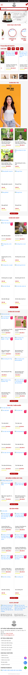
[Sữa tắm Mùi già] (7, 291)
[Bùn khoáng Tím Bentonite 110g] (21, 343)
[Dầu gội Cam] (21, 198)
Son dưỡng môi (19, 589)
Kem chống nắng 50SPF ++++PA (6, 351)
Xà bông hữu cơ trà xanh (6, 257)
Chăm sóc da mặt (8, 39)
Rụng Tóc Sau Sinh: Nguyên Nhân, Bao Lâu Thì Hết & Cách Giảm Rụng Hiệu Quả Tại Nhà (20, 615)
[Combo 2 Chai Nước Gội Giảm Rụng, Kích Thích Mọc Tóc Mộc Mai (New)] (21, 57)
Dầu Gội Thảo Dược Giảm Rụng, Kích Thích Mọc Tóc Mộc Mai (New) (20, 142)
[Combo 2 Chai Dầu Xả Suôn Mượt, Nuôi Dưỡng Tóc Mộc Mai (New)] (7, 57)
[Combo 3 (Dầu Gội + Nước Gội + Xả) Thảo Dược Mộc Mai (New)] (7, 561)
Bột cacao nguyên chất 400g (7, 496)
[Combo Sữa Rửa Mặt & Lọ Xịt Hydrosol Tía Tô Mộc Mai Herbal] (21, 385)
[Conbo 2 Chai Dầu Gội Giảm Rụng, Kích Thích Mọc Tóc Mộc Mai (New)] (21, 540)
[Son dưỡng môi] (21, 582)
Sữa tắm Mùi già (5, 299)
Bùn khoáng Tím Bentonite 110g (19, 351)
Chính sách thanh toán (6, 645)
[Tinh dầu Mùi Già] (21, 437)
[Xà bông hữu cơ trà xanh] (7, 249)
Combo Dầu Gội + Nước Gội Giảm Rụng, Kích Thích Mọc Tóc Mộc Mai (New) (7, 527)
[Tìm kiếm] (26, 9)
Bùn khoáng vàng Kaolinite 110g (6, 393)
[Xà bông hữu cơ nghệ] (7, 270)
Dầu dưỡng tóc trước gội (20, 163)
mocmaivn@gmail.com (9, 635)
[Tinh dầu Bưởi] (7, 416)
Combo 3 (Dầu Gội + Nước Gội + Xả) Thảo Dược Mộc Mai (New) (7, 569)
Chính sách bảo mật (6, 640)
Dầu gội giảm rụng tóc (7, 184)
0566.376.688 (9, 633)
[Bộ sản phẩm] (3, 510)
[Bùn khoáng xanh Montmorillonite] (21, 364)
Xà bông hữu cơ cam (20, 256)
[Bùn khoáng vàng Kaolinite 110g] (7, 385)
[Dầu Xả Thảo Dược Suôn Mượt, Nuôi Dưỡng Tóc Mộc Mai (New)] (7, 134)
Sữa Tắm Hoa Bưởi (6, 235)
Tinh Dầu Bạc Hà (19, 465)
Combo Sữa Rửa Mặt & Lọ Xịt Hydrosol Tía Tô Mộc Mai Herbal (20, 393)
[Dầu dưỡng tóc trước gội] (21, 155)
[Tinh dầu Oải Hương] (7, 458)
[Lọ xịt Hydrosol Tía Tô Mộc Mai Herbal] (7, 322)
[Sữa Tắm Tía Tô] (21, 228)
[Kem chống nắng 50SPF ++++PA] (7, 343)
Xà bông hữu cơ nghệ (7, 277)
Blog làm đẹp (14, 602)
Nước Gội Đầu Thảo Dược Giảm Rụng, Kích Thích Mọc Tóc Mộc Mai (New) (7, 163)
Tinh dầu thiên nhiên (20, 39)
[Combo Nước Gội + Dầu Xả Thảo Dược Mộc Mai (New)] (21, 561)
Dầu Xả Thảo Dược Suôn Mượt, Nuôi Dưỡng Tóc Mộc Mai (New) (6, 142)
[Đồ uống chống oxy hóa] (6, 480)
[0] (26, 5)
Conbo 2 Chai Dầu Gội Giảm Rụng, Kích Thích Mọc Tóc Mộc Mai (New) (20, 548)
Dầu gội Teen (18, 184)
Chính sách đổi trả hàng (6, 642)
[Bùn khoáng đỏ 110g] (7, 364)
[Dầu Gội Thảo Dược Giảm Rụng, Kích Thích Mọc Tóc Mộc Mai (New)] (21, 134)
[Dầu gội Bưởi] (7, 198)
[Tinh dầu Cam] (21, 416)
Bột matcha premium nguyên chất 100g (20, 496)
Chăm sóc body (5, 657)
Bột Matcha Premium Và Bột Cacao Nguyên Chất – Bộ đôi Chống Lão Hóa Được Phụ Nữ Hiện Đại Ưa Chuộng (7, 615)
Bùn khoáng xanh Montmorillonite (19, 372)
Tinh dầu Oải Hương (6, 465)
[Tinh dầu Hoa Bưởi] (7, 437)
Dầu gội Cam (18, 205)
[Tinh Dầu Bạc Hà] (21, 458)
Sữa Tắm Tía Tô (19, 235)
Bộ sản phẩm (4, 662)
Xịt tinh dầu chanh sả (20, 299)
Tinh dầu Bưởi (5, 423)
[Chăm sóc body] (4, 220)
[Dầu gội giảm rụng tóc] (7, 177)
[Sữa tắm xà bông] (7, 582)
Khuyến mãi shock (8, 46)
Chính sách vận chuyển (6, 647)
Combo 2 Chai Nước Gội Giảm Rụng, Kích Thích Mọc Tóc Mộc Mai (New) (20, 65)
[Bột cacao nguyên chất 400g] (7, 488)
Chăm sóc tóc (4, 655)
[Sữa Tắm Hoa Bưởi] (7, 228)
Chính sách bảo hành (6, 649)
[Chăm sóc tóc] (10, 105)
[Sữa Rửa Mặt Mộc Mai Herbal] (21, 322)
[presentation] (2, 17)
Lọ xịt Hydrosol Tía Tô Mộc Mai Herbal (7, 330)
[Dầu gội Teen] (21, 177)
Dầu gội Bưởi (5, 205)
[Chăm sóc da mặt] (4, 313)
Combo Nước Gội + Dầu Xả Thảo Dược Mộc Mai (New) (19, 569)
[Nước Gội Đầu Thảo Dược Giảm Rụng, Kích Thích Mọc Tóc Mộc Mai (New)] (7, 155)
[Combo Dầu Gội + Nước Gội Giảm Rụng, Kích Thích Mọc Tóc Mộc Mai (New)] (7, 519)
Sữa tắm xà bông (6, 589)
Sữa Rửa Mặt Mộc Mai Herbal (20, 330)
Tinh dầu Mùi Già (19, 444)
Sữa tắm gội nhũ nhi (20, 277)
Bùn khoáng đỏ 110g (6, 371)
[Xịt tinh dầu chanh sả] (21, 291)
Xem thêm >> (14, 213)
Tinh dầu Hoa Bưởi (6, 444)
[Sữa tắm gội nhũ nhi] (21, 270)
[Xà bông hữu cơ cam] (21, 249)
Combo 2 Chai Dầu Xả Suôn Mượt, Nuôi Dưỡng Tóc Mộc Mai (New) (7, 65)
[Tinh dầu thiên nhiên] (5, 407)
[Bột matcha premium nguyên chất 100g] (21, 488)
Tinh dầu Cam (18, 423)
